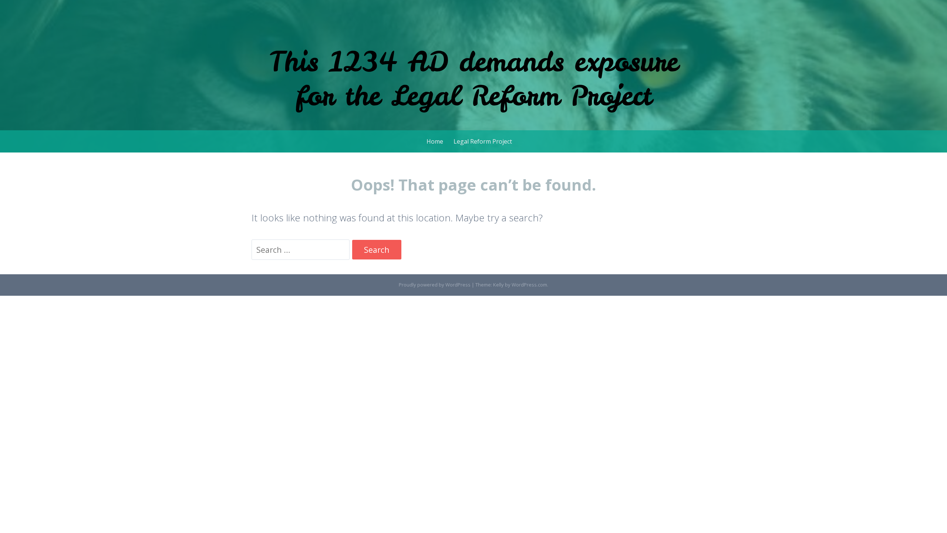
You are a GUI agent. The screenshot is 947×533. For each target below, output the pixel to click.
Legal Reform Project (483, 141)
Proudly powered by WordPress (435, 284)
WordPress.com (529, 284)
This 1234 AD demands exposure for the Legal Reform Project (473, 78)
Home (435, 141)
